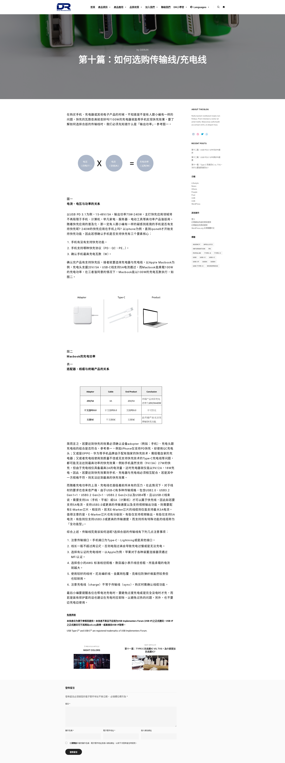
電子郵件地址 (109, 730)
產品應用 (118, 7)
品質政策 (134, 7)
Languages (200, 7)
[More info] (223, 7)
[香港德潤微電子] (63, 7)
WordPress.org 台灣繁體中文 (202, 228)
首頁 (92, 7)
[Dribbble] (198, 134)
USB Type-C (198, 266)
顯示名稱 (69, 730)
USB (193, 198)
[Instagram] (193, 134)
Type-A (207, 253)
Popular (197, 253)
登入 (193, 219)
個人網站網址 (146, 730)
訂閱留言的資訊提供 (199, 225)
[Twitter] (202, 134)
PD (210, 249)
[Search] (218, 7)
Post (193, 195)
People (194, 192)
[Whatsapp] (207, 134)
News (193, 186)
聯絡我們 (166, 7)
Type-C (217, 253)
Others (194, 189)
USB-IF (196, 262)
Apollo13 (208, 244)
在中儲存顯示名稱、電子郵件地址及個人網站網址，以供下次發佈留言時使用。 (103, 743)
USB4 (204, 262)
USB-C (203, 257)
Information (199, 249)
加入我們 (150, 7)
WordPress (195, 204)
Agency (196, 244)
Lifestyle (195, 183)
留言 (67, 704)
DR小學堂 (179, 7)
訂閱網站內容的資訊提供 (201, 222)
